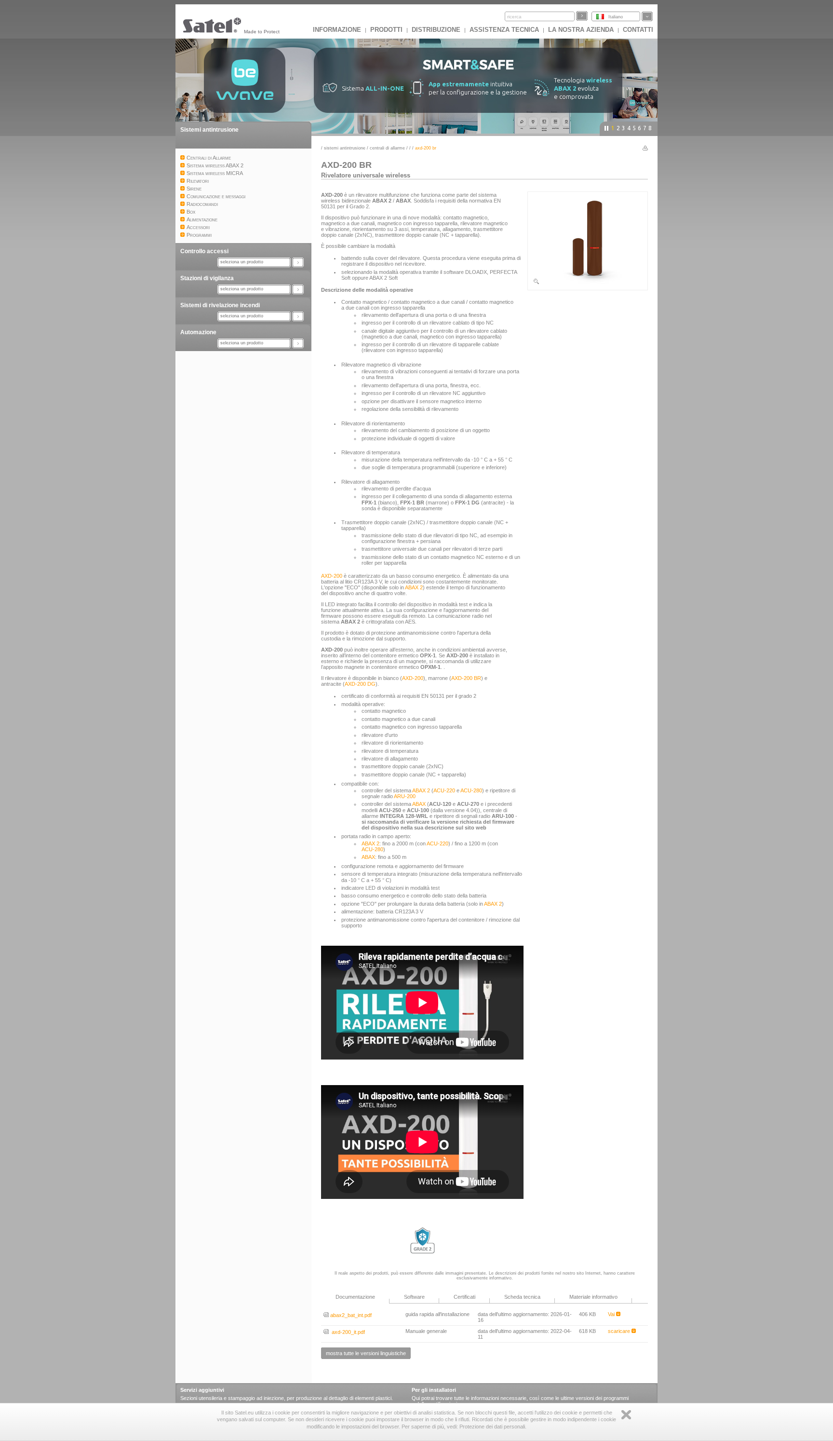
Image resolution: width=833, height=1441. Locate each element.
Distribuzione (436, 29)
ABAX (419, 804)
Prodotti (386, 29)
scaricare (619, 1331)
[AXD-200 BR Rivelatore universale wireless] (587, 283)
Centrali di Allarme (387, 148)
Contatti (638, 29)
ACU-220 (444, 790)
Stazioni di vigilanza (207, 278)
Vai (612, 1314)
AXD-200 (331, 576)
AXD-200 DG (360, 684)
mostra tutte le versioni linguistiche (366, 1353)
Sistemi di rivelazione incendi (220, 305)
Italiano (615, 16)
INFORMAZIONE (337, 29)
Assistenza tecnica (504, 29)
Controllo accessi (204, 251)
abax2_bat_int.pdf (350, 1315)
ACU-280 (471, 790)
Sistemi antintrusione (209, 129)
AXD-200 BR (466, 678)
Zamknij (626, 1414)
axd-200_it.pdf (347, 1332)
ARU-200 (405, 796)
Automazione (198, 332)
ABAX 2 (414, 587)
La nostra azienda (581, 29)
